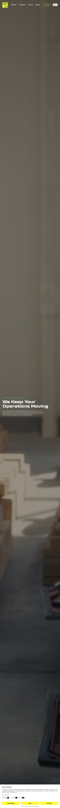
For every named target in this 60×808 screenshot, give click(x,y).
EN (56, 4)
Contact (47, 4)
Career (37, 4)
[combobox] (55, 5)
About (30, 4)
